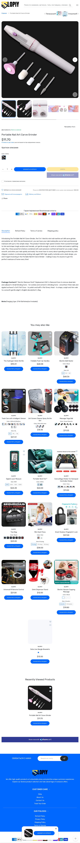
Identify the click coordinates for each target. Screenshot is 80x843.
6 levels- (62, 604)
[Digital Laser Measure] (14, 461)
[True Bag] (14, 514)
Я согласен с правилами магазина (14, 181)
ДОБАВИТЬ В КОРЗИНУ (44, 833)
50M (11, 484)
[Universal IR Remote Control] (14, 572)
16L (17, 433)
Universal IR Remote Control (13, 590)
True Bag (14, 532)
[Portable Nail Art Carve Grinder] (40, 706)
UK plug (46, 544)
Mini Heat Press (40, 532)
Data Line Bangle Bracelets (40, 649)
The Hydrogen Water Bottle (14, 361)
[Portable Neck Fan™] (40, 461)
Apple (34, 661)
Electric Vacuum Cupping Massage (66, 591)
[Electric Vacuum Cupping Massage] (66, 572)
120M (19, 484)
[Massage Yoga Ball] (66, 401)
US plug (40, 544)
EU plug (34, 544)
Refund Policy (40, 824)
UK (69, 373)
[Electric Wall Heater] (66, 343)
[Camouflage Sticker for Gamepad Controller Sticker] (66, 461)
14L (14, 433)
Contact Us (40, 809)
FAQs (40, 803)
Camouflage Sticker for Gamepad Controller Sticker (66, 480)
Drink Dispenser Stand (40, 590)
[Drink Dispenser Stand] (40, 572)
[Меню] (77, 5)
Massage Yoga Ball (66, 418)
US (63, 373)
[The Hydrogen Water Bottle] (14, 343)
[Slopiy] (10, 5)
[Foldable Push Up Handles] (40, 343)
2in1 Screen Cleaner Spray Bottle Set (40, 419)
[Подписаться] (64, 766)
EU (66, 373)
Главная (4, 13)
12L (10, 433)
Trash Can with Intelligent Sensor (14, 418)
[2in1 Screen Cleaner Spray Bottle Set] (40, 401)
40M (7, 484)
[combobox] (48, 5)
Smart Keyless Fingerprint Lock (66, 532)
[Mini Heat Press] (40, 514)
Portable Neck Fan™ (40, 479)
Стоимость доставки (8, 142)
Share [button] (5, 198)
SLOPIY (13, 358)
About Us (40, 806)
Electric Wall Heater (66, 361)
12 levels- (70, 604)
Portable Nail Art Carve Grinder (40, 724)
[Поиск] (70, 5)
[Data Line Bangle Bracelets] (40, 632)
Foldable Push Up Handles (40, 361)
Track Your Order (40, 812)
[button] (75, 59)
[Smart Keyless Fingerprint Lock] (66, 514)
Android (45, 661)
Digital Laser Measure (13, 479)
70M (15, 484)
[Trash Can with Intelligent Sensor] (14, 401)
